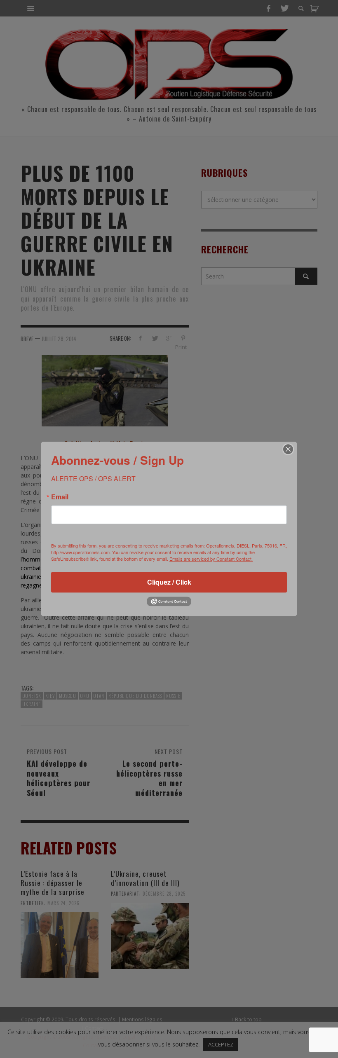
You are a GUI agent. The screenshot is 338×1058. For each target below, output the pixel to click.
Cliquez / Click (169, 582)
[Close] (288, 449)
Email (59, 497)
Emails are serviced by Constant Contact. (211, 558)
